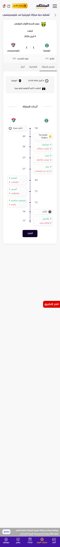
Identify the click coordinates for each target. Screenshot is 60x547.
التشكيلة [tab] (33, 67)
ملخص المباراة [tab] (48, 67)
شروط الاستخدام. (26, 534)
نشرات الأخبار (18, 6)
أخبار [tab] (22, 67)
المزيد (30, 233)
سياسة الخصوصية (42, 534)
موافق (6, 532)
